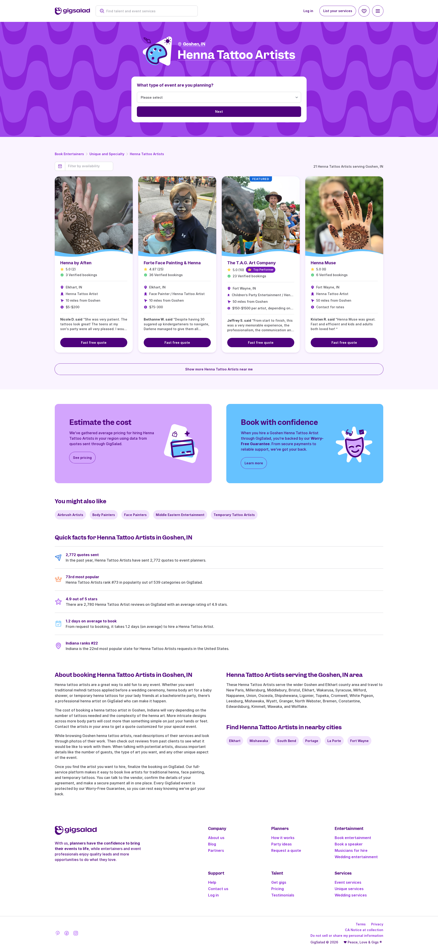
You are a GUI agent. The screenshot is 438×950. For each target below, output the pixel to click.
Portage (311, 741)
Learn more (254, 463)
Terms (361, 924)
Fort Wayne (359, 741)
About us (216, 837)
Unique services (349, 888)
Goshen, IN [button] (194, 44)
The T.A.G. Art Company (251, 262)
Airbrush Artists (70, 515)
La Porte (334, 741)
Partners (216, 850)
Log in (308, 11)
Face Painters (135, 515)
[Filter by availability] (89, 166)
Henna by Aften (75, 262)
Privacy (377, 924)
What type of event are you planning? (175, 85)
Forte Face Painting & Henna (172, 262)
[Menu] (377, 10)
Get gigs (278, 882)
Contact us (218, 888)
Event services (348, 882)
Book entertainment (353, 837)
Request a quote (286, 850)
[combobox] (149, 11)
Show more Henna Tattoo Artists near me (219, 369)
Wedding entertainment (356, 857)
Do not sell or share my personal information (346, 935)
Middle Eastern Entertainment (180, 515)
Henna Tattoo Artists (147, 154)
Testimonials (282, 895)
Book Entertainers (69, 154)
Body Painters (103, 515)
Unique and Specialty (106, 154)
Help (212, 882)
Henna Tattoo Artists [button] (236, 55)
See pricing (82, 458)
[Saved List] (364, 10)
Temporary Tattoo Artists (234, 515)
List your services (337, 11)
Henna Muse (323, 262)
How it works (283, 837)
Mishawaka (259, 741)
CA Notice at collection (364, 930)
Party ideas (281, 844)
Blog (212, 844)
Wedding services (351, 895)
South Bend (286, 741)
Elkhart (234, 741)
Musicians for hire (351, 850)
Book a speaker (349, 844)
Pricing (277, 888)
